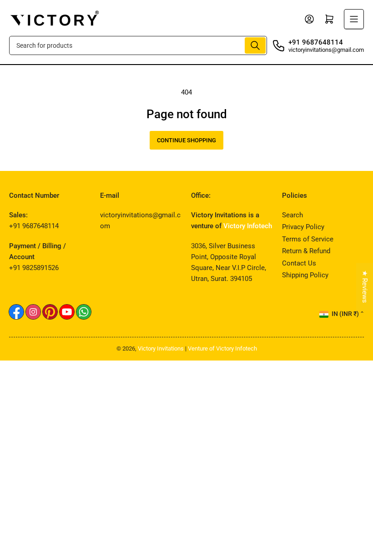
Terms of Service (307, 239)
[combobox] (138, 45)
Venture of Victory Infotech (222, 348)
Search (292, 215)
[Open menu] (354, 19)
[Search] (255, 45)
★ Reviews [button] (365, 286)
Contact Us (299, 263)
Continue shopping (186, 140)
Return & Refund (306, 251)
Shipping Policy (305, 275)
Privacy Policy (303, 227)
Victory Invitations (161, 348)
